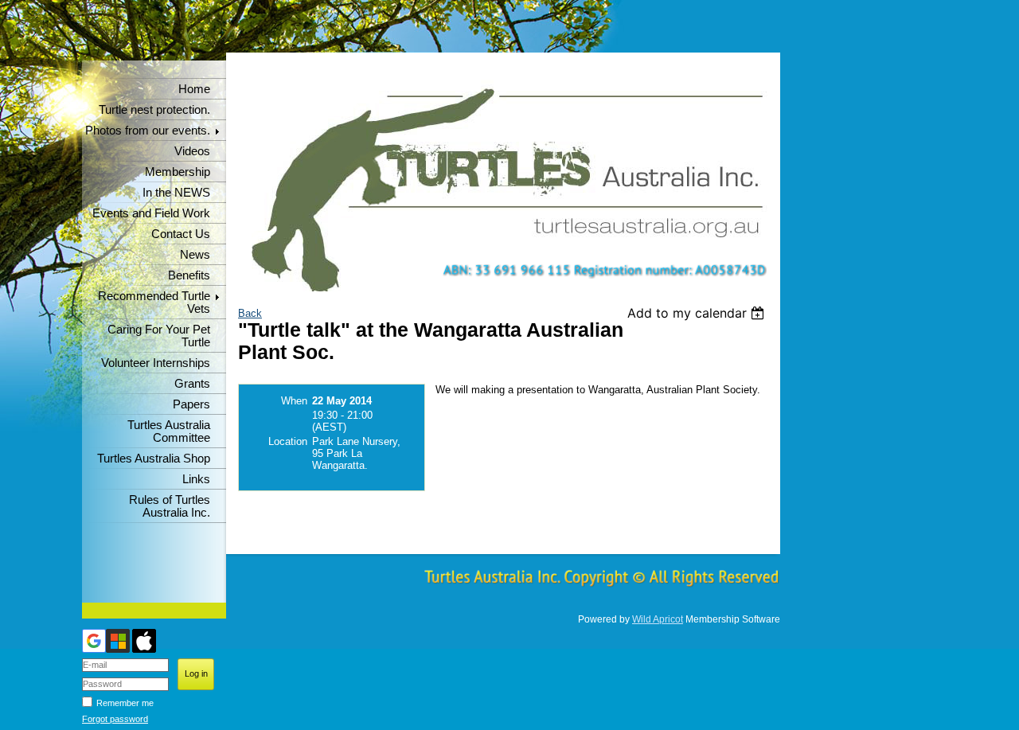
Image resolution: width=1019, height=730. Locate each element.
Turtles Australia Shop (153, 458)
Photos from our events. (147, 130)
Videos (192, 151)
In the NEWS (176, 192)
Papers (191, 404)
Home (194, 89)
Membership (177, 172)
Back (250, 313)
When (294, 401)
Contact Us (180, 234)
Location (287, 441)
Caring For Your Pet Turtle (158, 336)
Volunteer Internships (155, 363)
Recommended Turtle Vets (154, 302)
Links (196, 479)
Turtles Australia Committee (168, 431)
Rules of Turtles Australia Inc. (169, 506)
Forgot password (115, 719)
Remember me (125, 703)
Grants (192, 383)
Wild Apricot (657, 619)
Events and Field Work (151, 213)
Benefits (189, 275)
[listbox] (697, 312)
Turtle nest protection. (154, 109)
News (195, 254)
